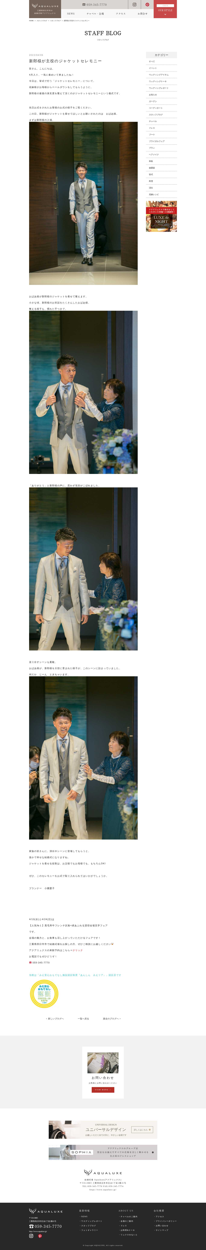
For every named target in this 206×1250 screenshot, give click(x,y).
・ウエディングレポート (90, 1221)
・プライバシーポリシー (165, 1221)
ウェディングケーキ (158, 81)
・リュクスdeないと (128, 1235)
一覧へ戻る (83, 1019)
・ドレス (123, 1226)
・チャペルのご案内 (128, 1217)
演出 (151, 188)
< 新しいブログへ (55, 1019)
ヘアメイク (154, 154)
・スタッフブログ (87, 1226)
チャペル (153, 121)
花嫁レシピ (154, 194)
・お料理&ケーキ (127, 1230)
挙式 (151, 174)
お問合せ (143, 14)
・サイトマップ (161, 1230)
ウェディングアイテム (159, 75)
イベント (153, 68)
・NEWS (83, 1217)
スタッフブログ (42, 20)
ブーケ (152, 134)
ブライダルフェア (157, 141)
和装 (151, 161)
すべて (152, 61)
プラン (152, 148)
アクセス (121, 14)
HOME (31, 20)
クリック (78, 950)
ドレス (152, 128)
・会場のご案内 (126, 1221)
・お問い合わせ (161, 1226)
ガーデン (153, 101)
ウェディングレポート (159, 88)
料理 (151, 181)
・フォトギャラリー (88, 1230)
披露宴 (152, 168)
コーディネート (156, 108)
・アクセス (159, 1217)
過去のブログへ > (112, 1019)
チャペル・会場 (95, 14)
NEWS (71, 14)
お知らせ (153, 95)
